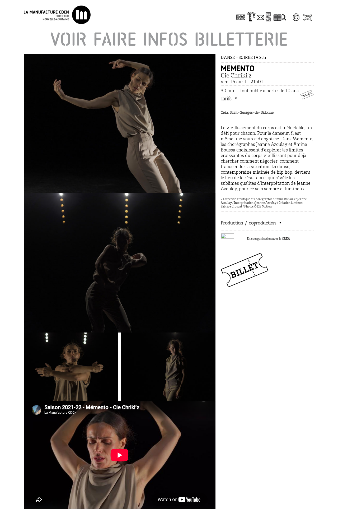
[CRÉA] (227, 235)
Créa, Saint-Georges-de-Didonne (247, 112)
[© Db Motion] (119, 56)
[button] (229, 98)
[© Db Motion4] (119, 195)
